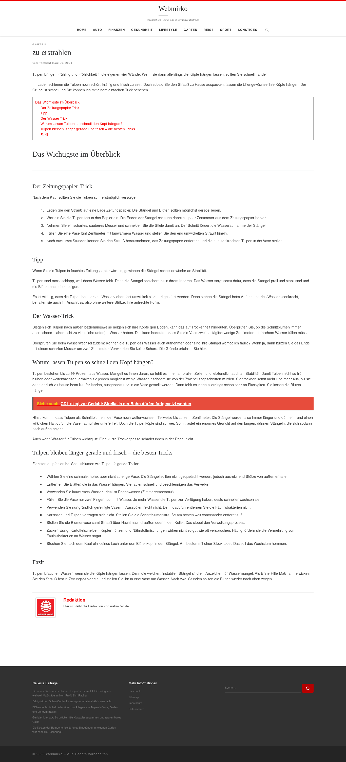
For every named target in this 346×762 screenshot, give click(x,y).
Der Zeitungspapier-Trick (60, 107)
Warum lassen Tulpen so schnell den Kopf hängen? (81, 123)
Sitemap (134, 697)
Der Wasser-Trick (54, 118)
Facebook (135, 691)
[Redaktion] (45, 607)
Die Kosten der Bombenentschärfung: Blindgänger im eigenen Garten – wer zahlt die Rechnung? (75, 730)
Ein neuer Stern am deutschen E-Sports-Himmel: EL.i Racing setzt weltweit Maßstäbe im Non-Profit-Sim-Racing (72, 693)
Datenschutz (136, 709)
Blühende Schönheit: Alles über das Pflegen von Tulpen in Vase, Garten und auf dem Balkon (75, 709)
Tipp (44, 112)
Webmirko (54, 753)
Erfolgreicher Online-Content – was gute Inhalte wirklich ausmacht (71, 701)
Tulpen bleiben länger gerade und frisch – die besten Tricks (88, 128)
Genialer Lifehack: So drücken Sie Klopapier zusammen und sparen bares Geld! (76, 719)
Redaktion (74, 599)
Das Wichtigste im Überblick (57, 102)
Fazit (44, 134)
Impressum (135, 703)
